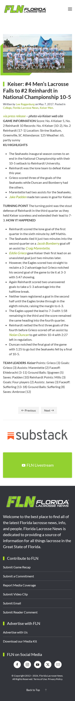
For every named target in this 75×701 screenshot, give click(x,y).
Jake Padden (17, 197)
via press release (14, 116)
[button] (70, 9)
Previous (30, 410)
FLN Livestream (40, 465)
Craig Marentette (37, 248)
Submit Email (12, 603)
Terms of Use (40, 679)
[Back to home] (25, 9)
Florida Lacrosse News (26, 107)
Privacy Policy (55, 679)
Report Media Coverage (19, 585)
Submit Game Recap (17, 567)
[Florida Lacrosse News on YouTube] (37, 664)
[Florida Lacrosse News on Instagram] (27, 664)
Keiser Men (46, 107)
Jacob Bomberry (48, 243)
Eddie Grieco (18, 253)
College (7, 107)
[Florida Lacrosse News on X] (47, 664)
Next (47, 410)
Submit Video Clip (15, 594)
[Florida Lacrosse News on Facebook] (17, 664)
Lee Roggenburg (25, 104)
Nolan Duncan (19, 335)
